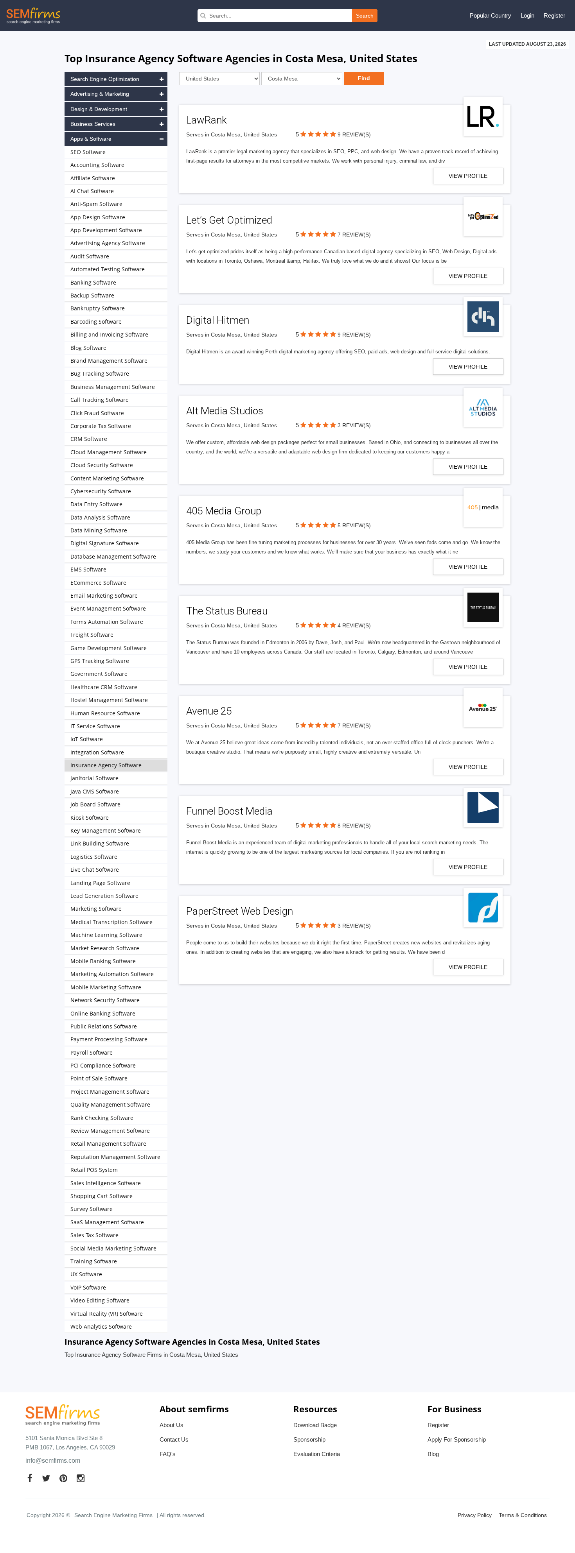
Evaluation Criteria (316, 1454)
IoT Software (86, 739)
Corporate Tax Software (100, 426)
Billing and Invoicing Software (109, 334)
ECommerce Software (98, 582)
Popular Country (490, 15)
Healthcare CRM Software (103, 687)
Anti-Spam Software (96, 204)
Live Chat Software (94, 869)
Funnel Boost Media (229, 811)
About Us (171, 1425)
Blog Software (88, 347)
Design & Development (98, 109)
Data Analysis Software (100, 517)
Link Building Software (99, 843)
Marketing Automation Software (112, 974)
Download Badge (315, 1425)
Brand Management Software (108, 360)
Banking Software (93, 282)
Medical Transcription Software (111, 922)
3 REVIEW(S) (354, 425)
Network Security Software (105, 1000)
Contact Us (174, 1439)
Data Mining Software (98, 530)
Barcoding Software (96, 321)
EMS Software (88, 569)
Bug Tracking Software (99, 373)
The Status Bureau (227, 611)
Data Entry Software (96, 504)
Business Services (92, 124)
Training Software (93, 1261)
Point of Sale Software (99, 1078)
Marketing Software (96, 908)
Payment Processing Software (108, 1039)
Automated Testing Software (107, 269)
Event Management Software (108, 608)
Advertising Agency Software (107, 243)
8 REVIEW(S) (354, 825)
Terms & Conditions (523, 1515)
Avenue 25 (209, 711)
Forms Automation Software (106, 621)
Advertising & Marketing (99, 94)
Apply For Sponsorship (457, 1439)
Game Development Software (108, 648)
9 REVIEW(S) (354, 134)
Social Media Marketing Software (113, 1248)
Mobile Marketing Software (105, 987)
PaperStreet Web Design (239, 911)
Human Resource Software (105, 713)
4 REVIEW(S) (354, 625)
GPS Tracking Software (99, 661)
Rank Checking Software (101, 1117)
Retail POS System (94, 1169)
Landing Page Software (100, 883)
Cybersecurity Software (100, 491)
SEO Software (88, 152)
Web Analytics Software (101, 1326)
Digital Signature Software (104, 543)
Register (554, 15)
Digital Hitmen (217, 320)
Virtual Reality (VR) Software (106, 1313)
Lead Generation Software (104, 895)
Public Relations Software (103, 1026)
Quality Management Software (110, 1104)
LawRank (206, 120)
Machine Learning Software (106, 935)
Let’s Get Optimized (229, 220)
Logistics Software (93, 856)
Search (365, 16)
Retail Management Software (108, 1143)
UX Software (86, 1274)
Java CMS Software (94, 791)
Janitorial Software (94, 778)
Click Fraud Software (97, 413)
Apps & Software (90, 139)
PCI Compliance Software (103, 1065)
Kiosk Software (89, 817)
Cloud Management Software (108, 452)
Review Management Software (110, 1130)
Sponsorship (309, 1439)
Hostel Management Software (109, 700)
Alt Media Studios (224, 411)
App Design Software (97, 217)
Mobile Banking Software (103, 961)
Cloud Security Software (101, 465)
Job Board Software (95, 804)
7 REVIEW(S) (354, 234)
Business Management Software (112, 386)
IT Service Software (95, 726)
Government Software (99, 673)
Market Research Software (104, 948)
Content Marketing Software (107, 478)
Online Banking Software (102, 1013)
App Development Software (106, 230)
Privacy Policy (475, 1515)
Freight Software (91, 634)
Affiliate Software (92, 178)
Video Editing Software (99, 1300)
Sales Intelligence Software (105, 1183)
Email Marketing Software (104, 595)
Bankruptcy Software (97, 308)
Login (527, 15)
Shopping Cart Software (101, 1196)
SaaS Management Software (107, 1222)
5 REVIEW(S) (354, 525)
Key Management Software (105, 830)
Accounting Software (97, 164)
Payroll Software (91, 1052)
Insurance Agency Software (106, 765)
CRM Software (88, 438)
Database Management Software (113, 556)
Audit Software (89, 256)
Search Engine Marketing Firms (113, 1515)
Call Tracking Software (99, 399)
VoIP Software (88, 1287)
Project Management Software (109, 1091)
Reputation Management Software (115, 1157)
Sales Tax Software (94, 1235)
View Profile (468, 176)
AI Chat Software (92, 191)
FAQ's (168, 1454)
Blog (433, 1454)
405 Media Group (223, 511)
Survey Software (91, 1209)
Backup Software (92, 295)
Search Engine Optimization (104, 79)
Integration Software (97, 752)
